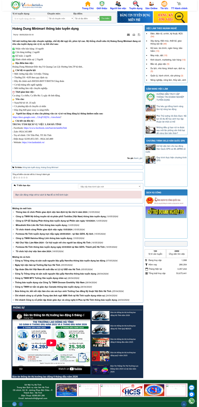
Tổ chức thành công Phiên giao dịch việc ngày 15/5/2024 (44, 229)
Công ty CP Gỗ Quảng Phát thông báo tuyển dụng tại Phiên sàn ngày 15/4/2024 (55, 220)
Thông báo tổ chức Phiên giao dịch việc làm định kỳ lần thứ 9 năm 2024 (51, 211)
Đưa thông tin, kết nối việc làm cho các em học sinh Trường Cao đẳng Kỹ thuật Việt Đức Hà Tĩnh (63, 291)
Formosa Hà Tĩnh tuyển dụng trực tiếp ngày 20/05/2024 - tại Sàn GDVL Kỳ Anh (54, 233)
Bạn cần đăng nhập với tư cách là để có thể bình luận (41, 194)
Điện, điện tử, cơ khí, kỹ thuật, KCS (166, 33)
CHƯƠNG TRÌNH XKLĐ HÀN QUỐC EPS (165, 140)
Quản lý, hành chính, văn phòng (165, 75)
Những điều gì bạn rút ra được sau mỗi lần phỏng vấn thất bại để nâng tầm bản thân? (170, 130)
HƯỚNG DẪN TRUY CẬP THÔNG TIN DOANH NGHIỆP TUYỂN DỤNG (170, 97)
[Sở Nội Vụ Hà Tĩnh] (110, 390)
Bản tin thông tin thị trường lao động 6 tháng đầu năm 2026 (45, 376)
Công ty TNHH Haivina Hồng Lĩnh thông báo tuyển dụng (44, 238)
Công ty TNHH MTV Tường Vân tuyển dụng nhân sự (41, 278)
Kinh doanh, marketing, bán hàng (165, 59)
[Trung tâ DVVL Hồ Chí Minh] (154, 390)
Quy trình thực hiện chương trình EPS (171, 159)
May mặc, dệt (156, 55)
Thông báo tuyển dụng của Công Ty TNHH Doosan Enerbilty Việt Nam (49, 282)
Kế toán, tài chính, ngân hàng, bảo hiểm (166, 49)
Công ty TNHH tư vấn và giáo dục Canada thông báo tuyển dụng (47, 286)
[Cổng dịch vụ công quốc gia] (89, 390)
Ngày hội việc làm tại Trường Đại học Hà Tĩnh (37, 264)
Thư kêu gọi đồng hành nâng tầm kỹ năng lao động (169, 108)
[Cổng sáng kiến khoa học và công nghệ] (67, 390)
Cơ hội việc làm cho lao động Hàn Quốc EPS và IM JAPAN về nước (166, 148)
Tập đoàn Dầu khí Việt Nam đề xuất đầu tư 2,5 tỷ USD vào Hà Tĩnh (47, 269)
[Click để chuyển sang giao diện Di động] (21, 404)
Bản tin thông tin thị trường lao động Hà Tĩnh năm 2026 (123, 313)
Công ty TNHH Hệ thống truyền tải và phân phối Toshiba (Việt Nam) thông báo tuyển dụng (61, 216)
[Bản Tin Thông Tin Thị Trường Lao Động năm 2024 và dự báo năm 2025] (100, 370)
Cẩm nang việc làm (157, 88)
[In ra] (134, 34)
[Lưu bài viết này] (139, 34)
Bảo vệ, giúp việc (158, 63)
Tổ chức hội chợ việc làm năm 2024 (33, 251)
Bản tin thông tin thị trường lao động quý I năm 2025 (123, 354)
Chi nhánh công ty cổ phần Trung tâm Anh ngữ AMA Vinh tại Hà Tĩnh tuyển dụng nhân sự (60, 295)
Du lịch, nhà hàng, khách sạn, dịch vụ (167, 68)
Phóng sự (18, 307)
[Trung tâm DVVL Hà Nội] (132, 390)
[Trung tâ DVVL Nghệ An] (176, 390)
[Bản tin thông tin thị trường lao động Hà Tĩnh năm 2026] (100, 316)
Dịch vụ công (153, 192)
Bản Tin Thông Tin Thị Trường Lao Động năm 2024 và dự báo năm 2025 (124, 369)
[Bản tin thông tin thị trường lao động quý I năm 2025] (100, 356)
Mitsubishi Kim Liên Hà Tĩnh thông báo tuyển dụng (41, 225)
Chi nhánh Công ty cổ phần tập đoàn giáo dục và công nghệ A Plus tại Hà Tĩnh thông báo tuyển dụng (66, 299)
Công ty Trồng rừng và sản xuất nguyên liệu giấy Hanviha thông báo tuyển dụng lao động (60, 260)
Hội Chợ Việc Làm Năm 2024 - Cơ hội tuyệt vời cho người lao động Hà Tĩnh (53, 242)
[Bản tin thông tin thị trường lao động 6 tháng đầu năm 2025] (100, 343)
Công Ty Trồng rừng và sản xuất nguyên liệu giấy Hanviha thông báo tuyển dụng (55, 273)
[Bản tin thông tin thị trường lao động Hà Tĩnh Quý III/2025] (100, 329)
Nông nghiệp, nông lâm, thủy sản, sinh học (168, 81)
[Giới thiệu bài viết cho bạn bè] (129, 34)
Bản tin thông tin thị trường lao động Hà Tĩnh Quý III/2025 (123, 327)
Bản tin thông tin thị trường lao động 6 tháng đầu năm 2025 (123, 340)
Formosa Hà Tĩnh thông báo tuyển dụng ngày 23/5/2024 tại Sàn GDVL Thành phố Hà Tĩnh (60, 246)
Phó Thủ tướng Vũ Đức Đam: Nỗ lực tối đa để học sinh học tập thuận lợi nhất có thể (171, 118)
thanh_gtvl (138, 158)
